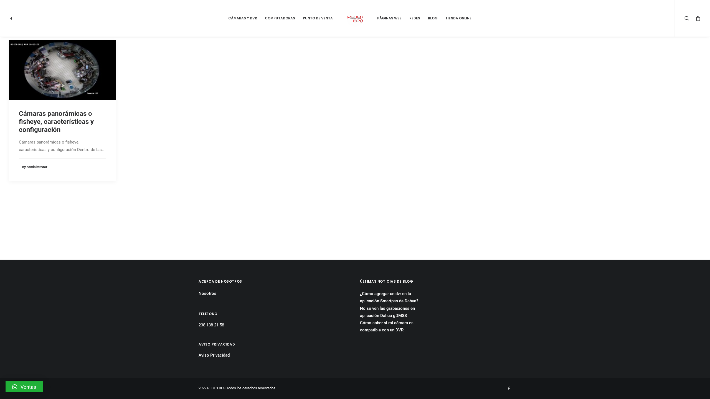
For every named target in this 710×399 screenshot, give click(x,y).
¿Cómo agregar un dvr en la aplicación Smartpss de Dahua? (389, 297)
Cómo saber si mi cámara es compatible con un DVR (387, 326)
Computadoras (280, 18)
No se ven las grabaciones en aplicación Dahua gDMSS (387, 312)
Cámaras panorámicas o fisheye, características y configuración (56, 122)
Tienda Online (458, 18)
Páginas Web (389, 18)
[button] (24, 386)
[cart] (697, 18)
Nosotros (207, 293)
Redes (414, 18)
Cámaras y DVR (242, 18)
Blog (433, 18)
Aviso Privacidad (214, 355)
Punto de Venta (318, 18)
